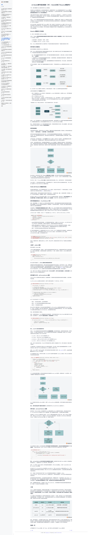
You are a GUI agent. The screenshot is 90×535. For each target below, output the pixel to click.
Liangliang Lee (47, 532)
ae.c (42, 190)
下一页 (71, 530)
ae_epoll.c (61, 350)
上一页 (31, 530)
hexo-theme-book (58, 532)
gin (54, 532)
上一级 (2, 6)
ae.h (50, 190)
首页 (2, 4)
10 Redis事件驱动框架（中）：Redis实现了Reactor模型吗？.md (6, 39)
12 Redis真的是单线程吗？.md (6, 44)
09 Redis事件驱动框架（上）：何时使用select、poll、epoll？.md (6, 35)
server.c (61, 267)
